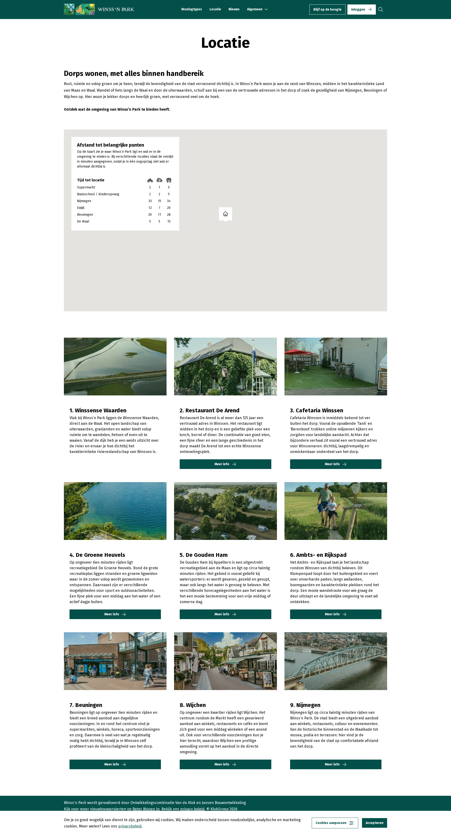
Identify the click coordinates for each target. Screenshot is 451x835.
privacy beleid (192, 809)
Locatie (215, 9)
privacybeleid (130, 826)
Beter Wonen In (145, 809)
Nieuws (234, 9)
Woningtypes (191, 9)
